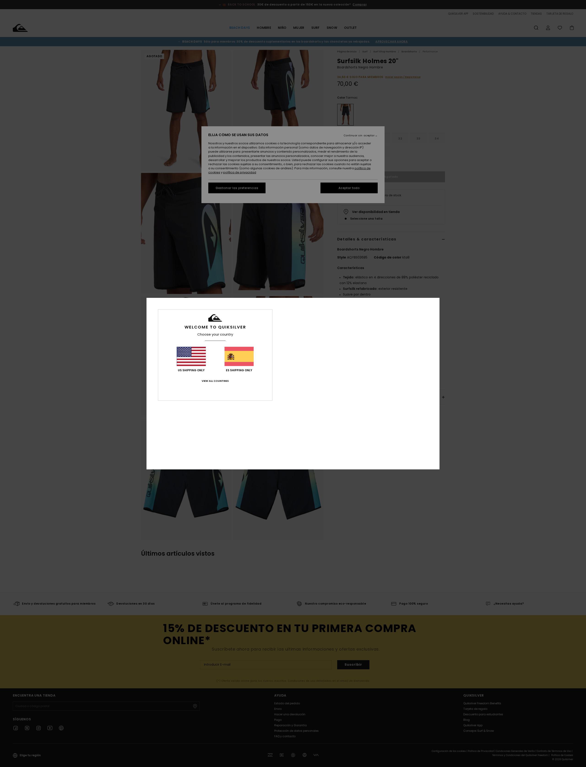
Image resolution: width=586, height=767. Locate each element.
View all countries (215, 381)
